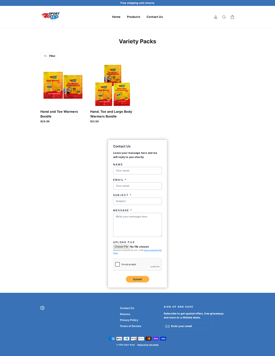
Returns (125, 314)
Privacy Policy (129, 320)
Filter (52, 55)
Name (118, 164)
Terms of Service (130, 326)
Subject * (122, 195)
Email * (120, 179)
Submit (137, 279)
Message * (122, 210)
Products (133, 16)
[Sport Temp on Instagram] (42, 308)
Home (116, 16)
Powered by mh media (148, 345)
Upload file (124, 242)
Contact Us (155, 16)
